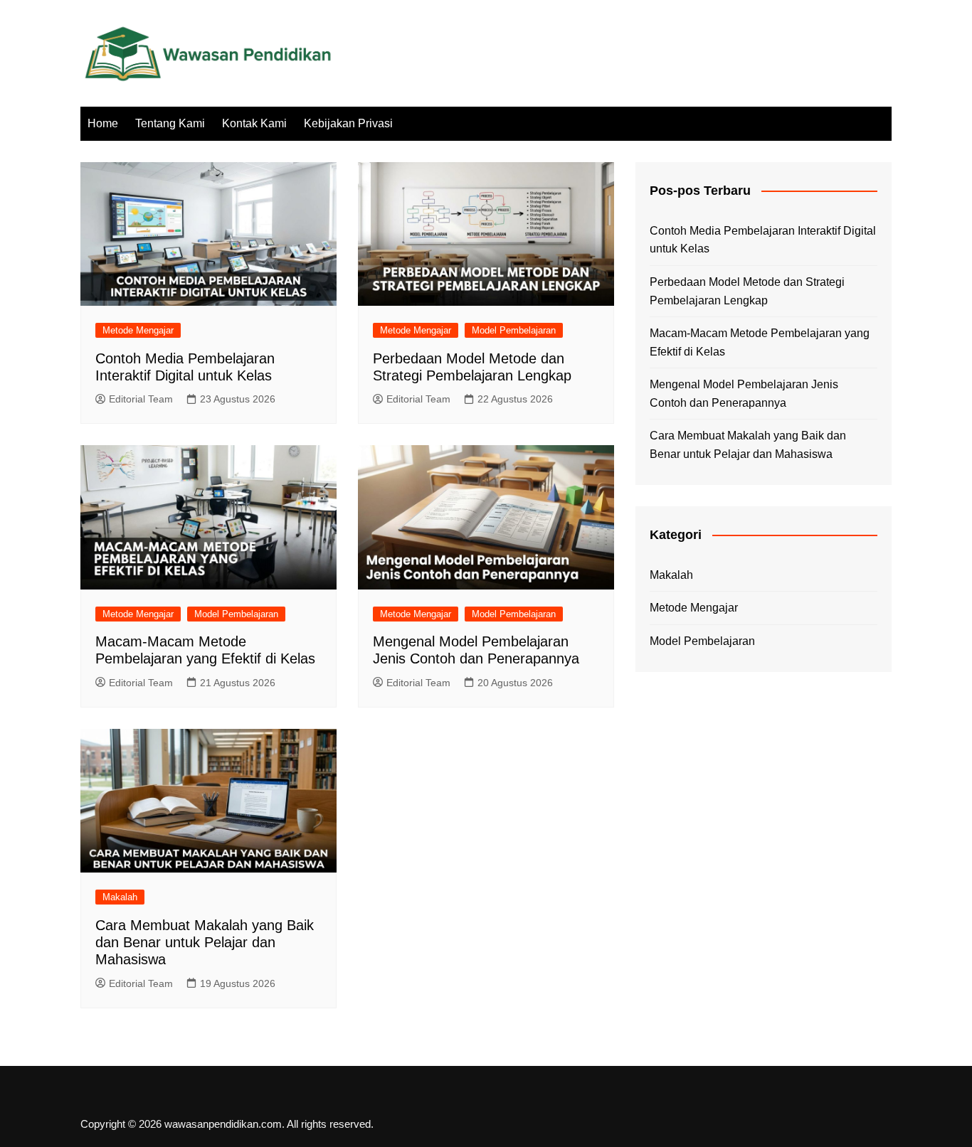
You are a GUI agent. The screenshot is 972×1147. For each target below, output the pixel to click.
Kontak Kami (254, 123)
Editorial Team (141, 399)
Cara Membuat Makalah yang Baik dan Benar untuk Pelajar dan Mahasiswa (204, 942)
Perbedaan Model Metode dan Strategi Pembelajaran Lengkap (747, 291)
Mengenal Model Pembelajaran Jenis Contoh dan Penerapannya (744, 393)
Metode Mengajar (138, 330)
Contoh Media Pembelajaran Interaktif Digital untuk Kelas (763, 240)
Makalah (119, 897)
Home (103, 123)
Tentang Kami (170, 123)
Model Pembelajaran (514, 330)
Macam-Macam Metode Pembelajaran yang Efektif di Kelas (760, 342)
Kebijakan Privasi (348, 123)
